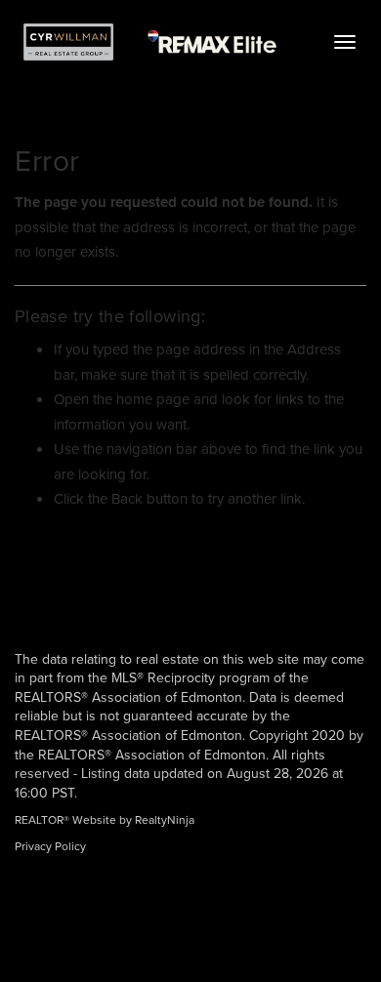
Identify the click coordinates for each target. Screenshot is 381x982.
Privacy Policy (50, 846)
